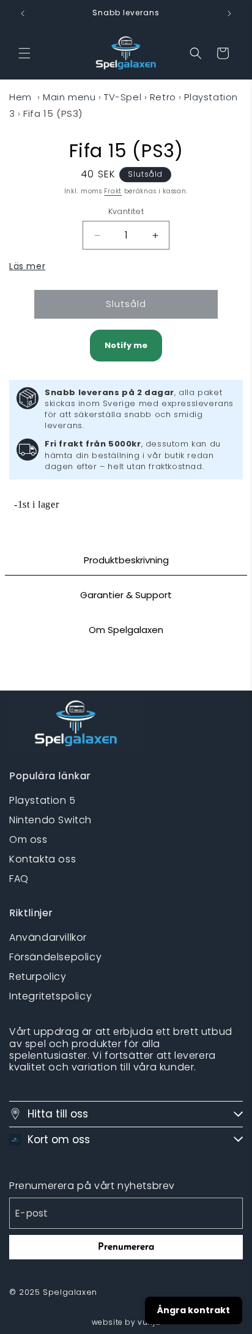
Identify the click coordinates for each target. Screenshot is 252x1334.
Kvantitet (126, 211)
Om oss (28, 839)
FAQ (19, 879)
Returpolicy (38, 976)
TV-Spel (122, 97)
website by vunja (126, 1322)
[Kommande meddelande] (229, 13)
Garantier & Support (126, 594)
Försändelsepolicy (55, 957)
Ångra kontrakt (193, 1310)
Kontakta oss (42, 859)
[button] (24, 53)
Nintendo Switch (50, 820)
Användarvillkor (48, 937)
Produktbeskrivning (126, 560)
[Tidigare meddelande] (22, 13)
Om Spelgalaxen (126, 629)
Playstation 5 (42, 800)
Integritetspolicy (50, 996)
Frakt (113, 191)
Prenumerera (126, 1247)
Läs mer (27, 266)
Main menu (69, 97)
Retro (163, 97)
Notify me (126, 345)
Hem (20, 97)
